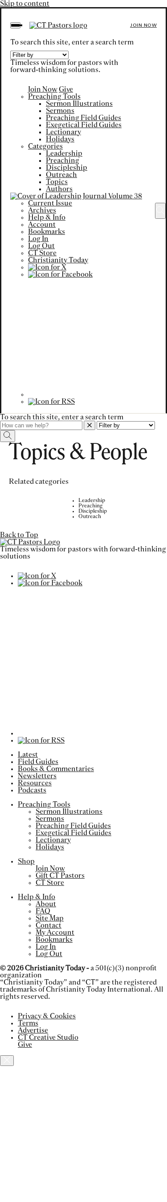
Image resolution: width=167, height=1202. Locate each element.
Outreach (61, 174)
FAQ (43, 911)
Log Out (41, 245)
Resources (35, 783)
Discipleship (66, 167)
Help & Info (46, 217)
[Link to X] (47, 267)
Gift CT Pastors (60, 875)
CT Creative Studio (48, 1037)
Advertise (33, 1030)
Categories (45, 146)
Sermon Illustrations (79, 103)
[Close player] (7, 1060)
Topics (57, 181)
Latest (28, 754)
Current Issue (50, 203)
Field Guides (38, 761)
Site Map (50, 918)
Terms (28, 1023)
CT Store (42, 253)
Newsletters (37, 776)
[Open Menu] (15, 25)
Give (66, 89)
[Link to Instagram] (87, 394)
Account (42, 224)
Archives (42, 210)
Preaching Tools (54, 96)
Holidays (60, 139)
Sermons (60, 110)
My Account (55, 932)
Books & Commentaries (56, 768)
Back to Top (19, 535)
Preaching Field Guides (83, 117)
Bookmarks (46, 231)
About (46, 904)
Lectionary (63, 132)
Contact (48, 925)
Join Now (143, 25)
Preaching (62, 160)
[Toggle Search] (160, 211)
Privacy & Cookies (47, 1016)
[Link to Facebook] (60, 274)
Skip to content (24, 3)
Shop (26, 861)
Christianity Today (58, 260)
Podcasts (32, 790)
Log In (38, 238)
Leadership (64, 153)
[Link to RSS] (51, 401)
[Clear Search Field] (89, 425)
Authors (59, 189)
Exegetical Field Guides (84, 125)
